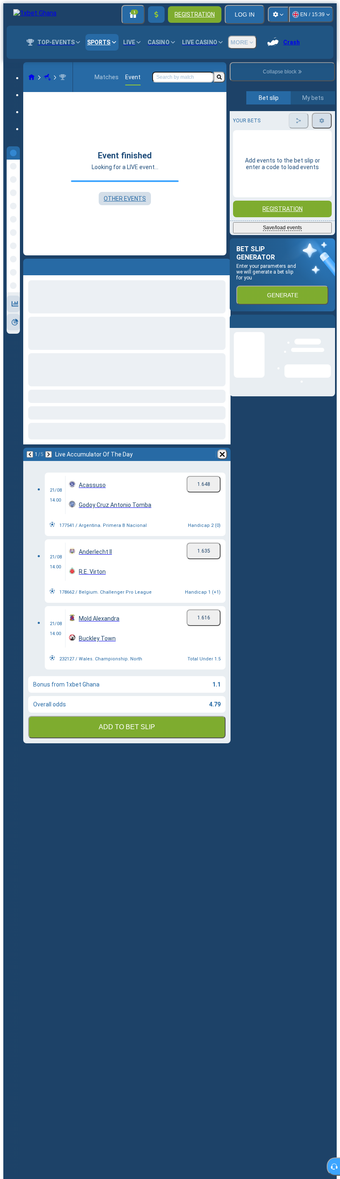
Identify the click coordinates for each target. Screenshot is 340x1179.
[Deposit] (156, 14)
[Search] (219, 77)
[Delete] (222, 265)
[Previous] (30, 265)
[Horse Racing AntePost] (47, 77)
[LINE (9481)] (31, 77)
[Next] (51, 265)
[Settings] (278, 14)
